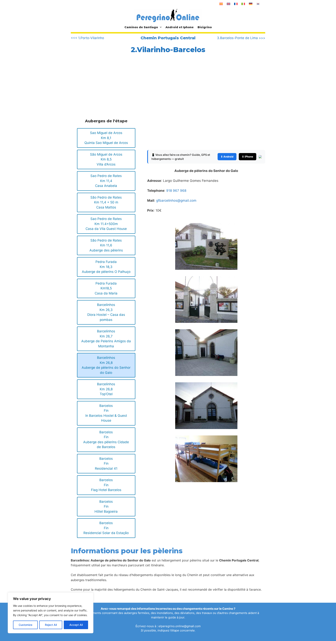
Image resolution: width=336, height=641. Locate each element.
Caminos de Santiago (141, 27)
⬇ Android (227, 156)
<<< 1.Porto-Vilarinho (87, 38)
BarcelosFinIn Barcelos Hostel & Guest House (106, 413)
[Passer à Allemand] (250, 4)
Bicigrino (205, 27)
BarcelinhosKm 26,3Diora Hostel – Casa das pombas (106, 312)
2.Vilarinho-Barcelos (168, 49)
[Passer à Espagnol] (221, 4)
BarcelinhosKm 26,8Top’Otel (106, 389)
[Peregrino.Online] (168, 15)
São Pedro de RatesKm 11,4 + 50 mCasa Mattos (106, 202)
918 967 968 (176, 191)
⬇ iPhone (247, 156)
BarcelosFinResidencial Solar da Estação (106, 528)
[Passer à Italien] (243, 4)
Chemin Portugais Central (168, 38)
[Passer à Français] (236, 4)
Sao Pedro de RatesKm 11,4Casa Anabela (106, 181)
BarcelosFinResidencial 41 (106, 463)
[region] (50, 612)
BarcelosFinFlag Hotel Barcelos (106, 485)
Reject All (51, 624)
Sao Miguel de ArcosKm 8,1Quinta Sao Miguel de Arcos (106, 138)
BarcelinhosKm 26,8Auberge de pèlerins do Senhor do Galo (106, 365)
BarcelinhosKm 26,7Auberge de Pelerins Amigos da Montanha (106, 338)
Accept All (76, 624)
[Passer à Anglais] (228, 4)
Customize (25, 624)
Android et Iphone (179, 27)
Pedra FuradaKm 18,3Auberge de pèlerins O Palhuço (106, 267)
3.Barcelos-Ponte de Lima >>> (241, 38)
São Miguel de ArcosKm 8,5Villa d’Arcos (106, 159)
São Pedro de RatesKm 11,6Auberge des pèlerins (106, 245)
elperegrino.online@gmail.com (179, 626)
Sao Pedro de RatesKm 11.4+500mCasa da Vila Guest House (106, 224)
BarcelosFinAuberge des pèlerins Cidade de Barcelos (106, 439)
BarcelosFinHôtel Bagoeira (106, 506)
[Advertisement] (105, 85)
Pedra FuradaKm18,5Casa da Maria (106, 288)
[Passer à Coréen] (258, 4)
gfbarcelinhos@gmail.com (176, 200)
